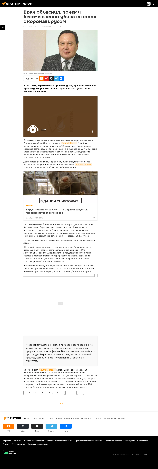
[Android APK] (10, 453)
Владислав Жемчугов (56, 393)
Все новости (40, 418)
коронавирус (71, 393)
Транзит (97, 418)
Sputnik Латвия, (83, 164)
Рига (51, 418)
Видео (29, 205)
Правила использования (34, 441)
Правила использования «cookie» (88, 441)
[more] (93, 217)
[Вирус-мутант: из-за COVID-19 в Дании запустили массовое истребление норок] (60, 187)
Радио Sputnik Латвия (32, 393)
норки (80, 393)
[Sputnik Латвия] (12, 6)
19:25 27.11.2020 (29, 27)
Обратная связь (18, 444)
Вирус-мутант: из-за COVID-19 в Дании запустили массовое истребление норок (57, 211)
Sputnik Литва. (69, 143)
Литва (44, 393)
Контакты (17, 441)
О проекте (7, 441)
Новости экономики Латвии (77, 418)
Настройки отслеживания (38, 444)
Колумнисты (110, 418)
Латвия (58, 418)
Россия (121, 418)
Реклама (6, 444)
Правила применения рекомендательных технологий (126, 441)
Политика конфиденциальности (59, 441)
